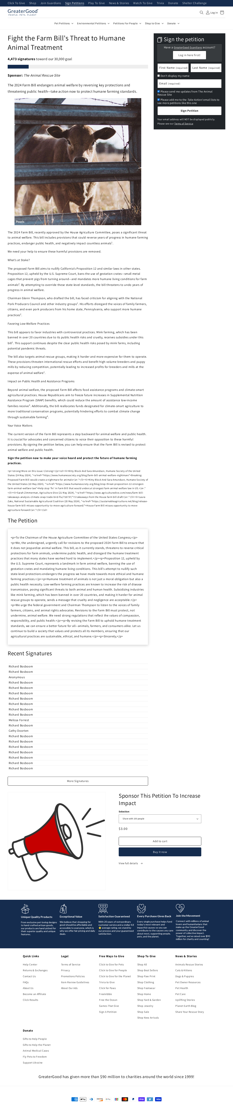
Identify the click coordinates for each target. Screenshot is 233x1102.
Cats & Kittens (183, 970)
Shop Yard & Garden (149, 999)
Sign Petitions (74, 3)
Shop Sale (143, 1011)
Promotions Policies (73, 976)
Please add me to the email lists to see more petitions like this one (188, 101)
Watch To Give (143, 3)
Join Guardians (50, 3)
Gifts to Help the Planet (37, 1044)
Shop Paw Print (146, 976)
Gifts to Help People (35, 1038)
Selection (124, 811)
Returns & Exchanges (35, 970)
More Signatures (78, 781)
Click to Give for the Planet (115, 976)
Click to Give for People (113, 970)
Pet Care (180, 994)
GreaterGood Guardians (188, 47)
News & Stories (119, 3)
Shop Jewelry (145, 1005)
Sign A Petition (108, 1011)
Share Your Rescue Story (189, 1011)
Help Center (30, 964)
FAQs (26, 982)
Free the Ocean (108, 999)
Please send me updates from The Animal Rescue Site (185, 93)
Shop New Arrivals (148, 1017)
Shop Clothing (145, 982)
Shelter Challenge (194, 3)
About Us (28, 988)
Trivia (160, 3)
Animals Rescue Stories (189, 964)
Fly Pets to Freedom (35, 1056)
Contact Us (29, 976)
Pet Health (181, 988)
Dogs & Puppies (184, 976)
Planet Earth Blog (185, 1005)
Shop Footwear (146, 988)
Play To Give (96, 3)
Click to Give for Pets (111, 964)
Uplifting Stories (185, 999)
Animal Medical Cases (36, 1050)
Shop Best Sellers (147, 970)
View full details (129, 863)
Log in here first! (189, 55)
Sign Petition (189, 110)
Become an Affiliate (34, 994)
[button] (201, 12)
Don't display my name (175, 76)
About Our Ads (69, 988)
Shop (32, 3)
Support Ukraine (33, 1062)
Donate (173, 3)
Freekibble (105, 994)
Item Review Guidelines (75, 982)
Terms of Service (183, 123)
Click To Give (16, 3)
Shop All (142, 964)
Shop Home (144, 994)
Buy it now (160, 852)
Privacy (65, 970)
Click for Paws (107, 988)
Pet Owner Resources (188, 982)
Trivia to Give (107, 982)
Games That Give (109, 1005)
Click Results (30, 999)
